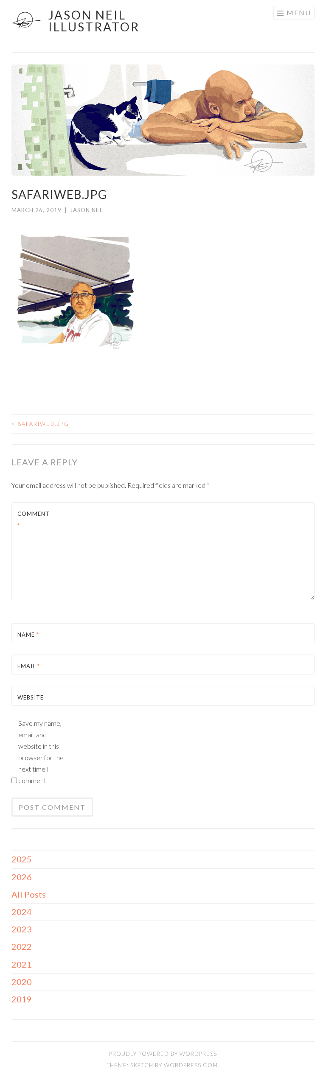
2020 (21, 982)
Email (28, 666)
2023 (21, 929)
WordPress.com (191, 1065)
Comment (33, 519)
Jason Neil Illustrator (94, 21)
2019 (21, 999)
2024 (21, 912)
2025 (21, 859)
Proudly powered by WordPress (163, 1053)
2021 (21, 964)
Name (28, 634)
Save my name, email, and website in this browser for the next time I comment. (41, 751)
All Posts (28, 894)
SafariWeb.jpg (40, 423)
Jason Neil (87, 210)
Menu (299, 12)
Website (30, 697)
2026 (21, 877)
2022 (21, 946)
